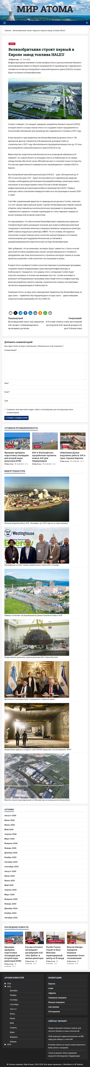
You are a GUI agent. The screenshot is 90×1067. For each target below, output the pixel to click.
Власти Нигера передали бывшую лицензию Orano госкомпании (75, 952)
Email (7, 392)
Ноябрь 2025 (10, 857)
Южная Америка (56, 1002)
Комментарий (10, 350)
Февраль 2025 (10, 899)
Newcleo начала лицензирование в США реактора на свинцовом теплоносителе (37, 800)
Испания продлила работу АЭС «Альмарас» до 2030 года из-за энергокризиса (36, 523)
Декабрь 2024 (10, 908)
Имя (6, 383)
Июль (12, 1014)
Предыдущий (26, 323)
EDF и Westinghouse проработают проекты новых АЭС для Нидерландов (44, 456)
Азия (50, 988)
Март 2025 (9, 894)
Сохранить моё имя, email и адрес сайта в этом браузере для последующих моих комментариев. (40, 411)
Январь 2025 (10, 904)
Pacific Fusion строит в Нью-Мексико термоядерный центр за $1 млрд (55, 952)
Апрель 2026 (10, 834)
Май (12, 1023)
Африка (30, 941)
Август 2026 (10, 815)
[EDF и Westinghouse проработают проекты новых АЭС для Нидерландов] (45, 441)
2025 (9, 987)
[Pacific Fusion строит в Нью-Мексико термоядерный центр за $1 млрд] (55, 938)
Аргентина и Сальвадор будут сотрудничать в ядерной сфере (29, 699)
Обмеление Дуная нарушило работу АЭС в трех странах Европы (72, 455)
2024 (9, 1044)
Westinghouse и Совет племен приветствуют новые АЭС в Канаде (31, 565)
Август (13, 1009)
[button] (4, 23)
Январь (13, 1041)
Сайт (6, 401)
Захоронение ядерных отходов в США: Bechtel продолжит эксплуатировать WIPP (37, 750)
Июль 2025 (9, 876)
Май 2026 (9, 829)
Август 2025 (10, 871)
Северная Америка (55, 941)
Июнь (12, 1018)
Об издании (54, 1011)
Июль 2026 (9, 820)
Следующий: (64, 323)
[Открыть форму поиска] (87, 23)
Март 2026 (9, 839)
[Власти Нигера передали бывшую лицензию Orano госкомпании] (76, 938)
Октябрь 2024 (11, 917)
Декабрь (14, 990)
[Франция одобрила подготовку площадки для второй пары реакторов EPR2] (17, 441)
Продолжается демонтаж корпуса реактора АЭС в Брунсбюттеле (31, 657)
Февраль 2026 (11, 843)
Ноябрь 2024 (10, 913)
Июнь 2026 (9, 825)
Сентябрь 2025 (11, 866)
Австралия (53, 1007)
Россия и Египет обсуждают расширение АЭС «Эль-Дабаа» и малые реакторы (34, 952)
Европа (12, 44)
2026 (9, 984)
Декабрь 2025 (10, 852)
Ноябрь (13, 995)
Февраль (14, 1037)
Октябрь (14, 1000)
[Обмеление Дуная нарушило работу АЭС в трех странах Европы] (73, 441)
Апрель (13, 1027)
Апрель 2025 (10, 890)
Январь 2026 (10, 848)
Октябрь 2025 (10, 862)
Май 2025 (8, 885)
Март (12, 1032)
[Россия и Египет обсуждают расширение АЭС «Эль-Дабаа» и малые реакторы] (34, 938)
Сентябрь (14, 1004)
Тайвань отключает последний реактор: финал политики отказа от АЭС (33, 615)
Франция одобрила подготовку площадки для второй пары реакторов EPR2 (16, 456)
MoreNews (67, 1064)
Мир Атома (45, 9)
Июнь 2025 (9, 880)
